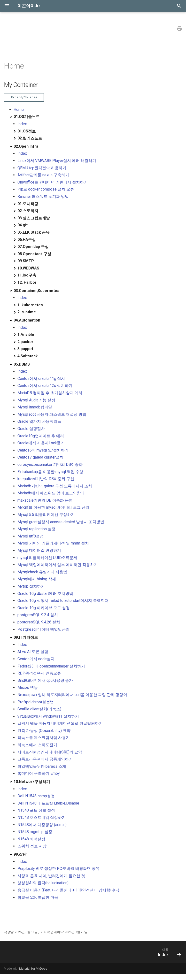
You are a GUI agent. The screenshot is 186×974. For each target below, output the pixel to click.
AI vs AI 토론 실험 (32, 651)
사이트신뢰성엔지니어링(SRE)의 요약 (49, 752)
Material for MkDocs (33, 968)
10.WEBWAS (28, 268)
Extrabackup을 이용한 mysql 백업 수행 (50, 471)
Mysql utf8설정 (30, 536)
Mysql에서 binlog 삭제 (36, 579)
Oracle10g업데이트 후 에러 (40, 436)
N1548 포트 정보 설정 (36, 810)
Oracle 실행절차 (31, 428)
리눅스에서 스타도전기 (37, 745)
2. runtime (26, 312)
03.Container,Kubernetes (36, 290)
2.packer (25, 341)
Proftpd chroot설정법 (35, 702)
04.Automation (27, 320)
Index (22, 124)
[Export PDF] (179, 29)
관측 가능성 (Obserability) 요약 (43, 730)
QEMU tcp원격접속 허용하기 (41, 168)
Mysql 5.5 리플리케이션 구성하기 (46, 514)
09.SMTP (25, 261)
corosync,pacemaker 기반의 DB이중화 (50, 464)
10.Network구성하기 (32, 781)
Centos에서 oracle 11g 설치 (41, 378)
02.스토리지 (27, 210)
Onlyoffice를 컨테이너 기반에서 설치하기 (52, 182)
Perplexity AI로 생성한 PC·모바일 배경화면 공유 (58, 868)
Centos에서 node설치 (35, 659)
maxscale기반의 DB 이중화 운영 (45, 500)
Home (19, 109)
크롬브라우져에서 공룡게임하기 (45, 759)
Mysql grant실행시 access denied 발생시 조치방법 (60, 522)
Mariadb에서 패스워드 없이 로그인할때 (51, 493)
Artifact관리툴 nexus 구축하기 (43, 175)
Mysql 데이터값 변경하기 (39, 550)
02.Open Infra (26, 146)
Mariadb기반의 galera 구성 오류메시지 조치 (54, 486)
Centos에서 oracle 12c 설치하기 (44, 385)
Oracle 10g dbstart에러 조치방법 (45, 593)
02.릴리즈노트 (29, 138)
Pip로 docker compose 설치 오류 (45, 189)
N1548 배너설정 (31, 839)
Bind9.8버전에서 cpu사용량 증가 (45, 680)
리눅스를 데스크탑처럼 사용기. (43, 737)
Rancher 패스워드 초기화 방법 (43, 196)
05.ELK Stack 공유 (33, 232)
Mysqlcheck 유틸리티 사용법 (42, 572)
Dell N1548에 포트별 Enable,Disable (48, 803)
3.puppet (25, 348)
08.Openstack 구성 (34, 254)
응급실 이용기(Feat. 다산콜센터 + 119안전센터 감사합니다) (68, 890)
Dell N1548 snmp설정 (36, 796)
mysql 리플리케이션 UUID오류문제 (47, 557)
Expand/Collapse (24, 97)
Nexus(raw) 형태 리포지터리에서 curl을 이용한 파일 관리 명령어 (72, 694)
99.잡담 (20, 854)
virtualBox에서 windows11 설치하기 (48, 716)
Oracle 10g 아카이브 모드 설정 (43, 608)
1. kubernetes (30, 305)
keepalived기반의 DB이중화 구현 (45, 478)
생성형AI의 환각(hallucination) (43, 883)
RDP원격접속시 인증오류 (39, 673)
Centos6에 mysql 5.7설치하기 (43, 450)
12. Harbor (27, 282)
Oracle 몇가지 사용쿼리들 (39, 421)
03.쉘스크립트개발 (33, 218)
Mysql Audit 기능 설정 (36, 400)
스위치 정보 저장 (31, 846)
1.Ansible (25, 334)
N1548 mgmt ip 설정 (34, 831)
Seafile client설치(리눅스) (39, 709)
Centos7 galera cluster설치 (40, 457)
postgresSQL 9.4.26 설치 (38, 622)
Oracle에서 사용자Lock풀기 (41, 443)
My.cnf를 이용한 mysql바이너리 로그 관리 (53, 507)
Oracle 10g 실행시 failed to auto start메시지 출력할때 (62, 600)
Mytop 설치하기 (31, 586)
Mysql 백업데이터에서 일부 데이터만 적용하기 (57, 564)
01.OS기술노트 (27, 116)
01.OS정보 (26, 131)
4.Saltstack (27, 356)
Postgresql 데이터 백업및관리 (43, 629)
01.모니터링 (27, 203)
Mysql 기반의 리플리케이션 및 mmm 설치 (53, 543)
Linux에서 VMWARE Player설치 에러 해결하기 (56, 160)
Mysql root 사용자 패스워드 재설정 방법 (51, 414)
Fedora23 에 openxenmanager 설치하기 (51, 666)
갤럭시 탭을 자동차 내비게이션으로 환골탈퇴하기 (60, 723)
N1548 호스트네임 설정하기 (41, 817)
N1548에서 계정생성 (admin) (42, 824)
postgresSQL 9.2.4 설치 (37, 615)
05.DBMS (22, 364)
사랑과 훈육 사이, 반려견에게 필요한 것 (51, 876)
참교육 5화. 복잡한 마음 (37, 897)
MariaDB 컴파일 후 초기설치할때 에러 (49, 393)
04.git (22, 225)
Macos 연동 (27, 687)
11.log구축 (26, 275)
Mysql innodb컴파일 (34, 407)
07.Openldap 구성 (33, 246)
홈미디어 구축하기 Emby (38, 773)
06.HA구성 (26, 239)
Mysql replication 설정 (36, 529)
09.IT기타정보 (26, 637)
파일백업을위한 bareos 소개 (41, 766)
